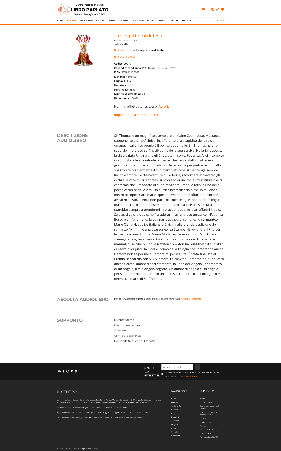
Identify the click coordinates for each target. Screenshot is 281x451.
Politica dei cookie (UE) (209, 437)
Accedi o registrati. (191, 298)
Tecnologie (137, 20)
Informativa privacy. (189, 376)
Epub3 (112, 20)
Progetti (151, 20)
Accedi (220, 20)
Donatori (123, 20)
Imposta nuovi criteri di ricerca (137, 114)
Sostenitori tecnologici (209, 429)
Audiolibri (71, 20)
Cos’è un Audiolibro (127, 325)
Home (60, 20)
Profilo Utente (205, 422)
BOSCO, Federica (125, 56)
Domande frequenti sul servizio (135, 341)
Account (203, 426)
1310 (130, 85)
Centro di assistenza (127, 335)
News (162, 20)
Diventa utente (124, 320)
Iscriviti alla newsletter (151, 371)
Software (120, 330)
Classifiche (204, 418)
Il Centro (101, 20)
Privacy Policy (205, 433)
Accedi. (164, 106)
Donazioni (186, 20)
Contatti (173, 20)
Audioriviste (86, 20)
